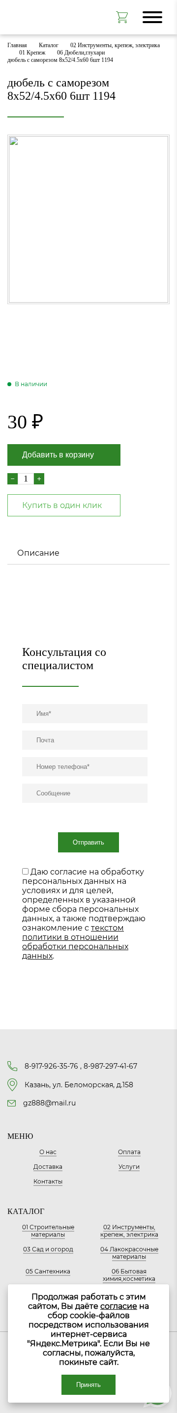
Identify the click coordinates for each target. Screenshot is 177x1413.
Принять (88, 1384)
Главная (17, 45)
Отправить (88, 842)
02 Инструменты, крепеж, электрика (115, 45)
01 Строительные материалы (48, 1230)
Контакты (47, 1181)
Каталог (49, 45)
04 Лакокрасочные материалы (129, 1252)
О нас (48, 1152)
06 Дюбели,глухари (81, 52)
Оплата (129, 1152)
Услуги (129, 1166)
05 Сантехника (48, 1271)
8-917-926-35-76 (51, 1066)
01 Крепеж (32, 52)
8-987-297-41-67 (110, 1066)
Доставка (47, 1166)
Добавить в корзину (58, 455)
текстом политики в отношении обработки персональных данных (75, 942)
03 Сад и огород (48, 1249)
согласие (118, 1306)
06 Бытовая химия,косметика (129, 1275)
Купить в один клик (62, 505)
